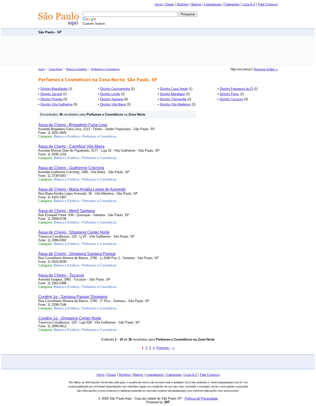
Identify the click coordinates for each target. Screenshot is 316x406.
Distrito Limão (110, 94)
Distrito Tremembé (173, 99)
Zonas (169, 4)
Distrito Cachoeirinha (115, 89)
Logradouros (213, 4)
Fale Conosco (268, 4)
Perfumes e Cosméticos (105, 69)
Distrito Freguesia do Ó (236, 89)
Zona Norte (55, 69)
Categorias (232, 4)
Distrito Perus (229, 94)
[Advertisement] (188, 32)
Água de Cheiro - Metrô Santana (66, 211)
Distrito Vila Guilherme (56, 104)
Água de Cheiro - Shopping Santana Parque (77, 254)
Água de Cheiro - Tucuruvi (61, 275)
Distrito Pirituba (51, 99)
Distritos (183, 4)
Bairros (196, 4)
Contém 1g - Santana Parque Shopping (72, 297)
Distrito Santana (111, 99)
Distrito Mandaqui (172, 94)
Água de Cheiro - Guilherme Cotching (71, 168)
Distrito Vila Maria (113, 104)
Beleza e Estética (76, 69)
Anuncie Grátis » (266, 69)
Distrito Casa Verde (174, 89)
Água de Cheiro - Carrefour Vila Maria (71, 146)
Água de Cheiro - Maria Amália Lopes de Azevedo (82, 189)
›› (173, 348)
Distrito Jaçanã (51, 94)
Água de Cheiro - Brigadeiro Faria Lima (72, 125)
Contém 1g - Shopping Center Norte (69, 318)
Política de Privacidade (201, 398)
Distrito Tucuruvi (231, 99)
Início (158, 4)
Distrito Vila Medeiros (175, 104)
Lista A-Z (248, 4)
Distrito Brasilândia (53, 89)
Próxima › (163, 348)
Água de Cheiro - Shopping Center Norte (74, 232)
